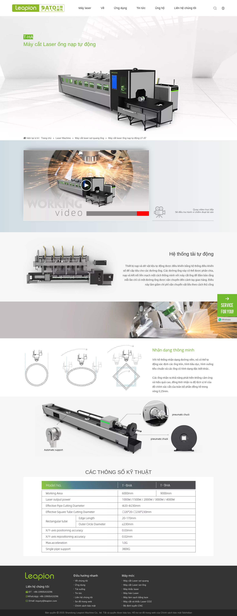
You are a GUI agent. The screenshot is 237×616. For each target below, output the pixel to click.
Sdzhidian (187, 612)
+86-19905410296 (49, 596)
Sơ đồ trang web (83, 601)
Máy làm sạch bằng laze (135, 597)
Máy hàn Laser (131, 593)
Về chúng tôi (81, 580)
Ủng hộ (159, 8)
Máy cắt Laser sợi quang (136, 580)
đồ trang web (149, 612)
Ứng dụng (120, 8)
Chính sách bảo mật (85, 605)
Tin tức (141, 8)
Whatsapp (226, 319)
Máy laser (85, 8)
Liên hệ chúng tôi (185, 8)
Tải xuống (80, 589)
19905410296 (43, 592)
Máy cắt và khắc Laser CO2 (137, 601)
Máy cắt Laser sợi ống (134, 585)
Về (102, 8)
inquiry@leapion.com (46, 601)
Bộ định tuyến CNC (133, 605)
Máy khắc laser (131, 589)
